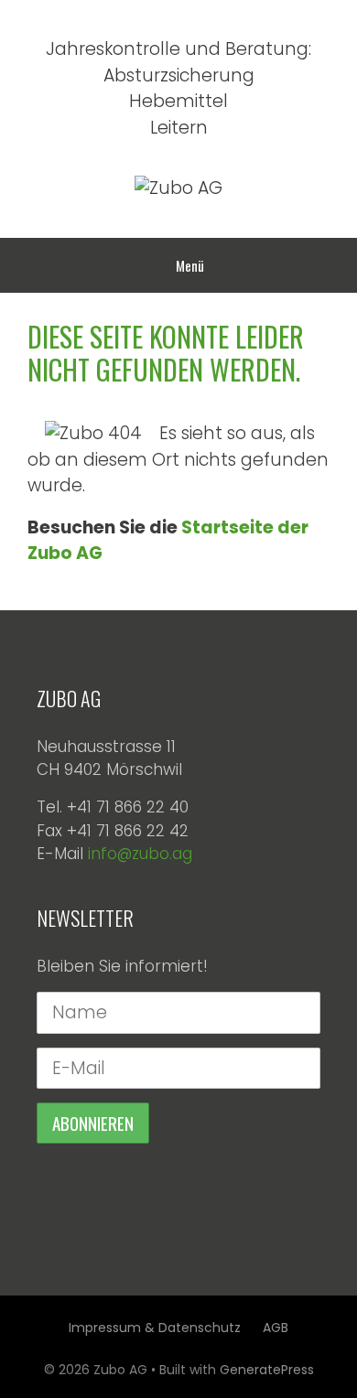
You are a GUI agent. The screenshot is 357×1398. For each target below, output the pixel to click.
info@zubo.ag (140, 854)
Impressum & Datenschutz (155, 1327)
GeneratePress (267, 1369)
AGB (275, 1327)
